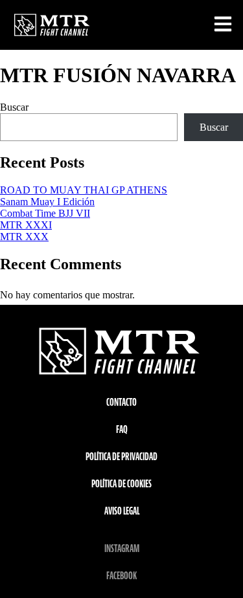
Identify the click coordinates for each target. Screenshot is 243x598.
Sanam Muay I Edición (47, 201)
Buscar (14, 107)
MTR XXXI (26, 224)
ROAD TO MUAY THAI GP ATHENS (83, 189)
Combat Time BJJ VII (45, 213)
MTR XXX (24, 236)
